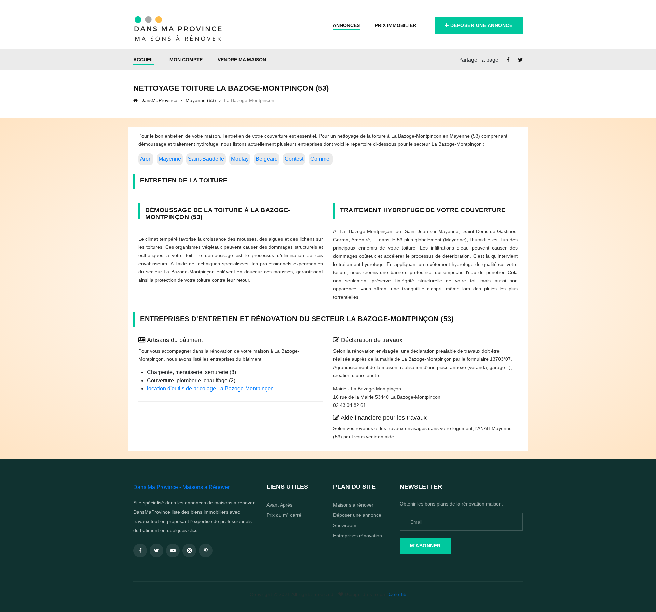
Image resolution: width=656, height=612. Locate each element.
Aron (146, 159)
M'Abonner (425, 546)
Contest (294, 159)
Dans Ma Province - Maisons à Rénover (181, 487)
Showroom (344, 525)
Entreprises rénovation (357, 535)
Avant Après (279, 505)
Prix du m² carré (283, 515)
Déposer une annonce (480, 25)
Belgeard (267, 159)
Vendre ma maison (242, 59)
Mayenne (170, 159)
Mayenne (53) (201, 100)
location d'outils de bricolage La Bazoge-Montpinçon (210, 389)
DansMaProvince (158, 100)
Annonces (346, 25)
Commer (320, 159)
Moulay (240, 159)
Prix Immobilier (395, 25)
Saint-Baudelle (206, 159)
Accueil (143, 59)
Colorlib (398, 594)
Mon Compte (186, 59)
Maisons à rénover (353, 505)
